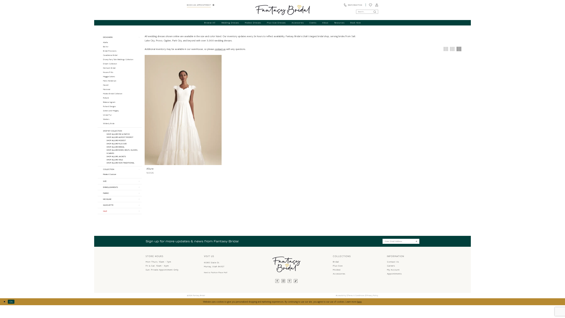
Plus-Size (338, 265)
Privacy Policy (372, 295)
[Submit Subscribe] (416, 241)
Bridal (336, 261)
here (359, 301)
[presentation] (183, 110)
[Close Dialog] (4, 301)
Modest (336, 269)
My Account (393, 269)
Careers (391, 265)
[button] (377, 5)
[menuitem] (200, 5)
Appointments (394, 273)
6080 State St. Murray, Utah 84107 (214, 264)
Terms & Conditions (356, 295)
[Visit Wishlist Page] (370, 5)
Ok (11, 301)
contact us (220, 49)
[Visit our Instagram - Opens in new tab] (283, 281)
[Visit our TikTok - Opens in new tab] (296, 281)
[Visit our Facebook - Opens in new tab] (277, 281)
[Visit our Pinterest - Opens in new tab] (290, 281)
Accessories (339, 273)
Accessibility (341, 295)
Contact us (393, 261)
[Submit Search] (374, 12)
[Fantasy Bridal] (282, 10)
